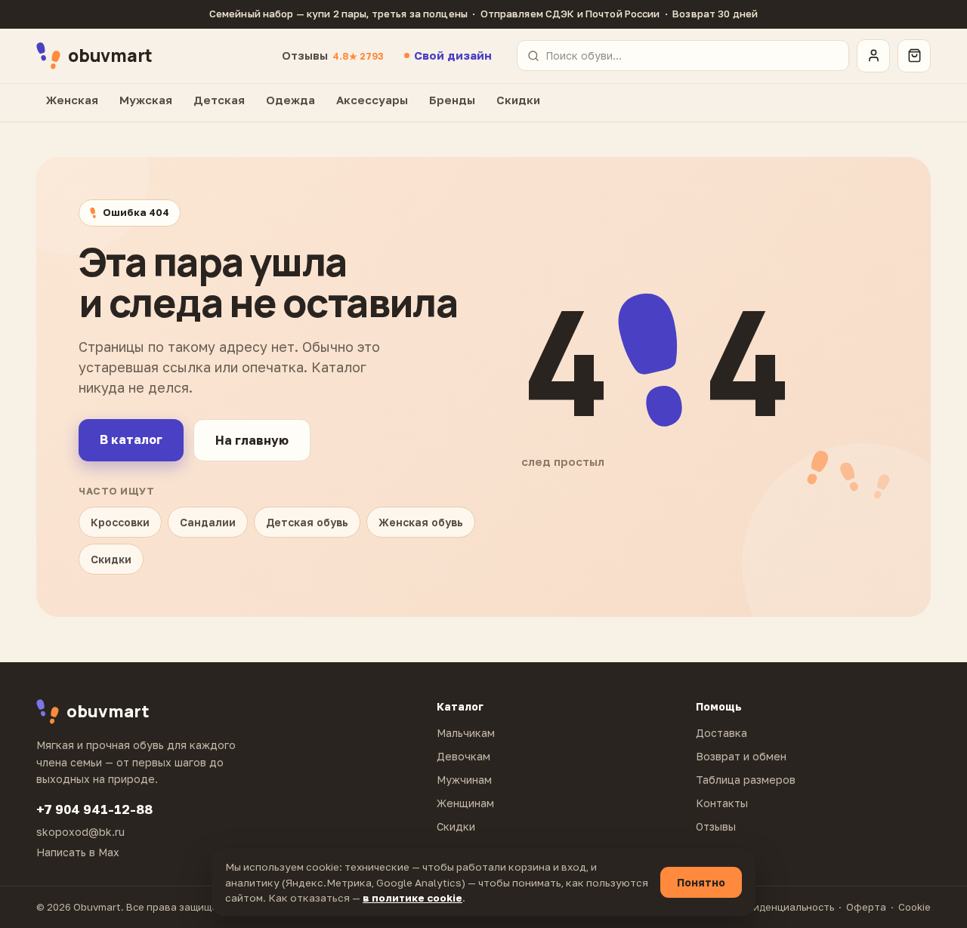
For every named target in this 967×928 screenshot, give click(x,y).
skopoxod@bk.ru (80, 831)
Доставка (721, 732)
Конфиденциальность (780, 907)
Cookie (914, 907)
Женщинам (465, 803)
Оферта (866, 907)
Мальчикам (466, 732)
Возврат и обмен (741, 756)
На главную (252, 440)
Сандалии (208, 522)
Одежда (290, 99)
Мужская (145, 99)
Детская (219, 99)
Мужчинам (464, 779)
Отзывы (332, 55)
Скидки (518, 99)
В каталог (131, 439)
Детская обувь (307, 522)
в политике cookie (412, 898)
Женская (72, 99)
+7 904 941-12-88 (94, 809)
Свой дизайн (453, 55)
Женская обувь (420, 522)
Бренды (452, 99)
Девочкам (463, 756)
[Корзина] (914, 55)
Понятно (701, 882)
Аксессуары (372, 99)
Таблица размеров (746, 779)
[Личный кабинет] (873, 55)
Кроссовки (120, 522)
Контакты (722, 803)
